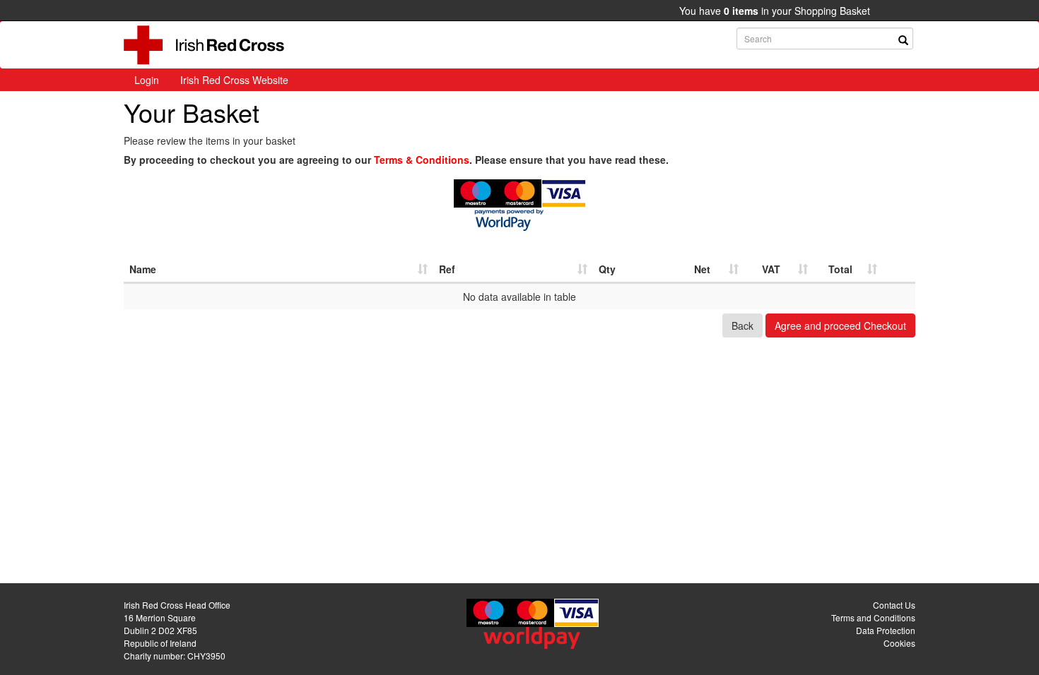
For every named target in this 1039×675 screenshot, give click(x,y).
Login (146, 80)
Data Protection (885, 630)
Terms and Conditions (873, 617)
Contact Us (894, 605)
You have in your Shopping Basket (774, 11)
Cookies (899, 643)
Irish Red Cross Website (234, 80)
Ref (447, 269)
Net (702, 269)
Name (142, 269)
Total (840, 269)
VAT (771, 269)
